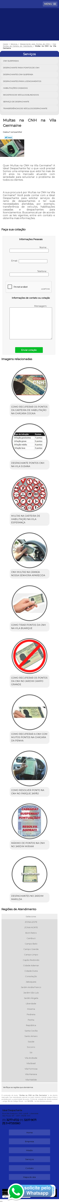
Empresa (29, 1141)
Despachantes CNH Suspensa (18, 74)
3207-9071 (30, 1120)
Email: (15, 260)
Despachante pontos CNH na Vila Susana (27, 465)
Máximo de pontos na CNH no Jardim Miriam (28, 845)
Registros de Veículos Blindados (21, 95)
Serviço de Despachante (16, 101)
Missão (29, 1150)
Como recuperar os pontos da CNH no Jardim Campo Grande (29, 681)
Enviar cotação (29, 350)
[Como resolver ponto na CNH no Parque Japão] (29, 767)
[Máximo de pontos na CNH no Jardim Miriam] (29, 820)
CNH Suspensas (11, 61)
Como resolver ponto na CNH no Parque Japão (27, 792)
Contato (29, 1168)
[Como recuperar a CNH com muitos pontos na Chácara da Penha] (29, 711)
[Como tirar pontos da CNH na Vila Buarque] (29, 602)
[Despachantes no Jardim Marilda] (29, 873)
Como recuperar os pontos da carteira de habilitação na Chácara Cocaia (29, 410)
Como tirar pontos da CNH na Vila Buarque (28, 627)
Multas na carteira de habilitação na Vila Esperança (25, 519)
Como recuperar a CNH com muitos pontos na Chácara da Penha (29, 737)
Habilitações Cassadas (15, 88)
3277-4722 (12, 1120)
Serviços (29, 54)
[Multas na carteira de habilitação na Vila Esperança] (29, 493)
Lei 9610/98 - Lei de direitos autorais (38, 1101)
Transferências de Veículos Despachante (25, 108)
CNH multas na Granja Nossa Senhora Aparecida (28, 574)
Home (29, 1132)
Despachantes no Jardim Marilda (27, 898)
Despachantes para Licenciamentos (22, 81)
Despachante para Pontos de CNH (21, 67)
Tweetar (8, 137)
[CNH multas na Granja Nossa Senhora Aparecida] (29, 549)
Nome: (43, 247)
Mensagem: (40, 306)
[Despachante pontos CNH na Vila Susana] (29, 440)
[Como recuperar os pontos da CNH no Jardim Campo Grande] (29, 655)
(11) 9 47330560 (11, 1123)
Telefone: (42, 271)
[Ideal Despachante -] (29, 17)
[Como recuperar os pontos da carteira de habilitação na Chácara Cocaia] (29, 384)
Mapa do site (29, 1177)
